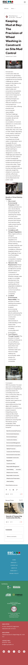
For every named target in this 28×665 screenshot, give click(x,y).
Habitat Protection (11, 448)
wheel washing (10, 481)
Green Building (10, 469)
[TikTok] (9, 651)
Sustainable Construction (13, 457)
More (12, 8)
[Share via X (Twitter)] (9, 489)
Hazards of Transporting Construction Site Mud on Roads (14, 517)
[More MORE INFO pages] (17, 570)
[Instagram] (24, 651)
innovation (18, 469)
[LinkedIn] (4, 651)
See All (20, 500)
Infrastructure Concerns (12, 472)
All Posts (6, 8)
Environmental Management (13, 442)
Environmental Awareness (13, 434)
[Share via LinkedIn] (13, 489)
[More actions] (21, 17)
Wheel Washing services (12, 485)
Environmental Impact (12, 436)
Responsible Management (13, 466)
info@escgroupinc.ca (7, 644)
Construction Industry (12, 439)
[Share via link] (17, 489)
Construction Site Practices (13, 451)
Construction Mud (11, 463)
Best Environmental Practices (14, 431)
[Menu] (25, 2)
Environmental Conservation (13, 454)
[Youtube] (19, 651)
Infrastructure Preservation (13, 478)
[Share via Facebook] (6, 489)
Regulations (9, 460)
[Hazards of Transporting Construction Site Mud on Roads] (14, 508)
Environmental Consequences (14, 445)
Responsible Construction (13, 475)
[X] (14, 651)
